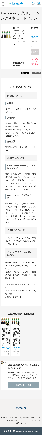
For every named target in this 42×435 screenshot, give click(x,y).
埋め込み (37, 73)
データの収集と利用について (13, 420)
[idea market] (15, 3)
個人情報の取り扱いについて (30, 418)
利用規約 (4, 418)
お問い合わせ (21, 423)
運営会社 (13, 418)
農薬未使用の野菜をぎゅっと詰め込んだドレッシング (23, 366)
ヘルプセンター (32, 420)
